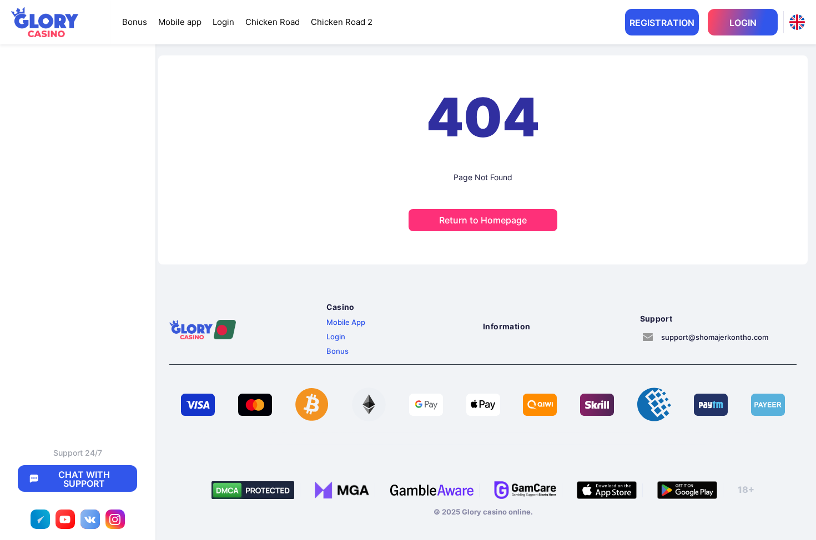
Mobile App (345, 322)
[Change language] (797, 22)
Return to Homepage (483, 220)
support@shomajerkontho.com (714, 337)
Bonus (134, 22)
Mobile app (180, 22)
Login (223, 22)
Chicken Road (272, 22)
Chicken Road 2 (341, 22)
